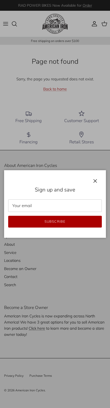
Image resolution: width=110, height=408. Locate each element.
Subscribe (55, 221)
